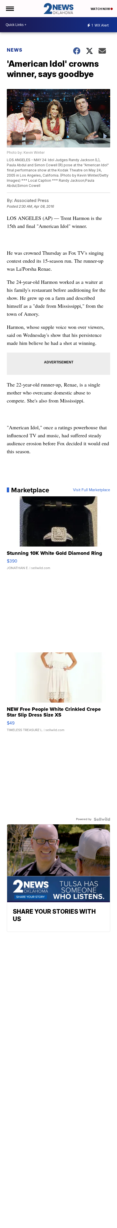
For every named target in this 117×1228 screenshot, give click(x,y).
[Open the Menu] (9, 8)
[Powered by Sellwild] (102, 819)
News (14, 50)
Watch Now (100, 9)
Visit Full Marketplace (91, 490)
